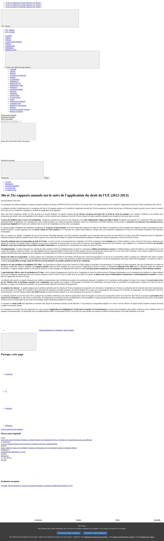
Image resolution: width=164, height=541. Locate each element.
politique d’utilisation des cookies (123, 537)
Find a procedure (7, 119)
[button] (34, 477)
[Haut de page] (18, 342)
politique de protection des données (96, 537)
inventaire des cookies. (147, 537)
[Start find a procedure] (18, 131)
